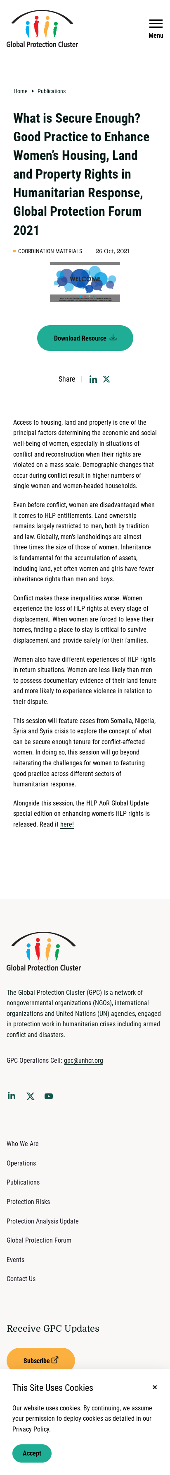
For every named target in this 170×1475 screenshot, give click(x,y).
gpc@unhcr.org (83, 1060)
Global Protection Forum (39, 1240)
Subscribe (37, 1361)
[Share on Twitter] (106, 379)
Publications (52, 91)
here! (67, 824)
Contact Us (21, 1279)
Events (15, 1260)
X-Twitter (32, 1098)
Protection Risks (28, 1202)
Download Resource (81, 338)
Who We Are (23, 1144)
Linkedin (13, 1097)
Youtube (51, 1098)
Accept (32, 1453)
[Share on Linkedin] (93, 379)
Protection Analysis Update (43, 1221)
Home (21, 91)
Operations (21, 1163)
